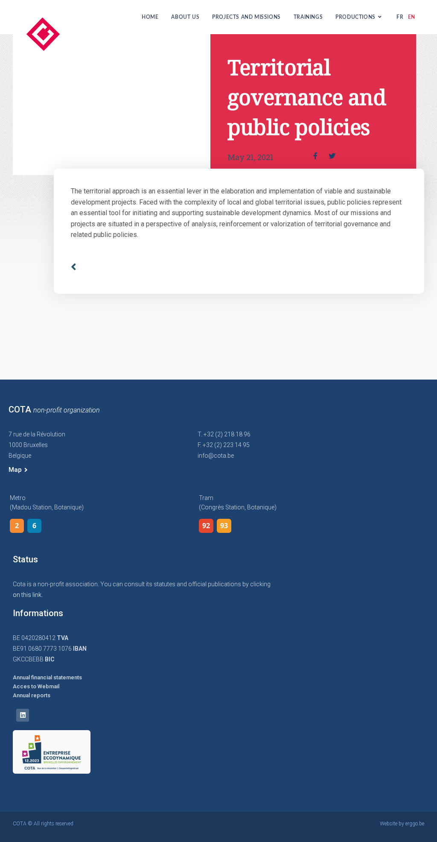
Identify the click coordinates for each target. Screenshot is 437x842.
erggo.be (414, 824)
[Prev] (155, 267)
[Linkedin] (22, 715)
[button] (18, 470)
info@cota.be (216, 455)
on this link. (28, 594)
